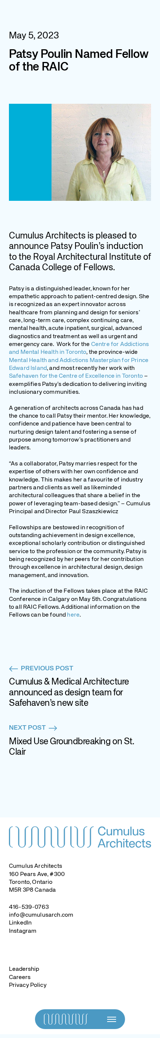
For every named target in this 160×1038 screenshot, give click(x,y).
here (73, 615)
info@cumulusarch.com (41, 915)
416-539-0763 (29, 907)
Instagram (22, 931)
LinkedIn (20, 923)
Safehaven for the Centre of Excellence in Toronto (76, 376)
